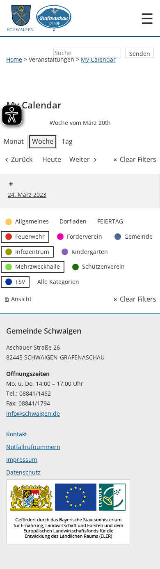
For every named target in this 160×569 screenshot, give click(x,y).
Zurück (21, 159)
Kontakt (16, 434)
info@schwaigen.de (33, 413)
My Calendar (98, 59)
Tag (67, 141)
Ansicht (19, 300)
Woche (42, 141)
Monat (14, 141)
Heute (51, 159)
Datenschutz (23, 472)
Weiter (79, 159)
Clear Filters (138, 159)
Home (14, 59)
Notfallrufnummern (33, 447)
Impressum (21, 459)
